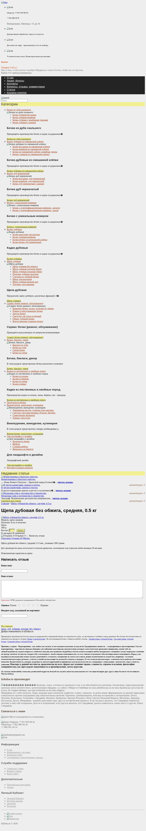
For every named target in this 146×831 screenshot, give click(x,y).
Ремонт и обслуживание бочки (28, 311)
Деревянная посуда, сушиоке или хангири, (33, 410)
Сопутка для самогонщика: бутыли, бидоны (34, 413)
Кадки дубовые (14, 229)
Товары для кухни (21, 418)
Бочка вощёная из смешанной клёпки (31, 149)
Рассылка (11, 806)
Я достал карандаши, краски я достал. (19, 487)
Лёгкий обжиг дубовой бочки (100, 639)
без (30, 629)
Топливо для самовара (23, 284)
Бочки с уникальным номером (21, 203)
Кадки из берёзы (21, 379)
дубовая (16, 629)
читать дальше (65, 482)
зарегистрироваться (21, 72)
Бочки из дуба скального (19, 110)
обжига (37, 629)
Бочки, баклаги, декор (17, 340)
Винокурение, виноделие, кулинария (25, 405)
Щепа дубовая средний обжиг (27, 269)
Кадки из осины (20, 376)
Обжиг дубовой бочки (23, 319)
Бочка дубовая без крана (24, 115)
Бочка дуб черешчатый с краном (28, 184)
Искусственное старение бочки (28, 321)
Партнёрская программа (18, 785)
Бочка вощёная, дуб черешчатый (28, 181)
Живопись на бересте (23, 449)
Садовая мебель (20, 446)
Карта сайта (12, 774)
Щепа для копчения (22, 279)
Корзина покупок (17, 92)
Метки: (26, 538)
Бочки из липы (20, 353)
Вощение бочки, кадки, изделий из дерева (33, 308)
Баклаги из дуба (20, 345)
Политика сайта (14, 755)
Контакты (12, 83)
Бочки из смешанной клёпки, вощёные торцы (35, 152)
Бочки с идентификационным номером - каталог (36, 208)
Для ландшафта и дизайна (19, 436)
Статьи (11, 89)
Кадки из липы (20, 381)
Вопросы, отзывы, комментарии (26, 86)
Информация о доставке (18, 752)
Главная (5, 503)
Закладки (11, 803)
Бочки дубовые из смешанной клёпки (25, 141)
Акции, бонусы (15, 80)
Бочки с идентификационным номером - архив (35, 210)
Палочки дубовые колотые (25, 274)
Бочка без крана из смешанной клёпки (31, 146)
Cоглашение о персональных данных (25, 757)
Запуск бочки (19, 313)
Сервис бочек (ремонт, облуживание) (25, 303)
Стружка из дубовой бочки (26, 277)
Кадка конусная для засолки (26, 234)
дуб (9, 629)
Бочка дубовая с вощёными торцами (30, 120)
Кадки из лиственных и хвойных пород (26, 371)
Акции (10, 787)
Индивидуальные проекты (20, 467)
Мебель (16, 444)
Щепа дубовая (14, 261)
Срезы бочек (19, 350)
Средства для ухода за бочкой (27, 316)
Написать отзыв (36, 536)
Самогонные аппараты (24, 415)
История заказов (15, 801)
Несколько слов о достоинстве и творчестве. (22, 496)
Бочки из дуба (19, 347)
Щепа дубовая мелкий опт (25, 282)
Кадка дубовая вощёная (24, 237)
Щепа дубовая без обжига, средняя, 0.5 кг (31, 503)
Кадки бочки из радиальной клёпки (30, 239)
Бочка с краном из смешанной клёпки (31, 154)
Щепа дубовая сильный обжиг (27, 271)
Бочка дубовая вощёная (24, 117)
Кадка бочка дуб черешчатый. (27, 242)
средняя (24, 629)
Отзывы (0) (17, 538)
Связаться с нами (15, 768)
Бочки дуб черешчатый (18, 173)
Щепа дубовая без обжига (25, 266)
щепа (3, 629)
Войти (4, 72)
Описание (6, 538)
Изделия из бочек (21, 441)
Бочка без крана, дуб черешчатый (29, 178)
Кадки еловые (19, 384)
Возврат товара (14, 771)
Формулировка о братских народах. (18, 479)
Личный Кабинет (15, 798)
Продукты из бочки (16, 402)
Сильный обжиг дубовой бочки (20, 641)
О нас (10, 77)
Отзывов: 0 (20, 536)
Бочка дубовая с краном (24, 122)
